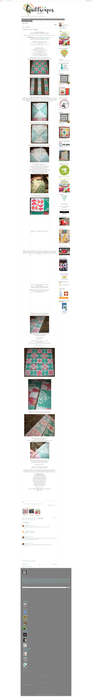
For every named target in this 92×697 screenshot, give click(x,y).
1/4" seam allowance (41, 165)
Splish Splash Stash (25, 620)
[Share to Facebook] (41, 518)
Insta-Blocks (42, 582)
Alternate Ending (32, 580)
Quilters (53, 582)
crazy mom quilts (25, 651)
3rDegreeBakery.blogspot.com (64, 279)
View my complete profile (62, 28)
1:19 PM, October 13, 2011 (30, 543)
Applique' (29, 580)
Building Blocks (45, 37)
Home (23, 19)
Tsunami (32, 583)
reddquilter (27, 531)
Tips (29, 578)
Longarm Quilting (66, 578)
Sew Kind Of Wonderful (26, 648)
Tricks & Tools (28, 579)
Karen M (26, 525)
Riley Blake (30, 519)
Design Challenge (45, 580)
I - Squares (46, 38)
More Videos (61, 255)
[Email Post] (37, 518)
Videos (32, 581)
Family (46, 578)
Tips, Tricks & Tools (40, 43)
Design (33, 579)
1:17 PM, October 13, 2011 (30, 536)
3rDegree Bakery (25, 632)
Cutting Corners (26, 519)
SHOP (27, 19)
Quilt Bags (30, 581)
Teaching (23, 579)
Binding (48, 579)
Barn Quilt (68, 580)
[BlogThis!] (40, 518)
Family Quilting (37, 579)
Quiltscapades (34, 582)
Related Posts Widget (54, 517)
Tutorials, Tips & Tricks (55, 19)
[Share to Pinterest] (42, 518)
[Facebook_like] (22, 497)
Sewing (42, 579)
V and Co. (24, 608)
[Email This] (39, 518)
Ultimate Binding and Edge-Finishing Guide (37, 19)
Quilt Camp (50, 582)
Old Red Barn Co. (25, 637)
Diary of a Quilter (25, 601)
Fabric (62, 578)
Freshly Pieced (25, 662)
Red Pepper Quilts (25, 643)
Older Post (54, 564)
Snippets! (62, 19)
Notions (23, 583)
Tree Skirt (55, 582)
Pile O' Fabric (25, 668)
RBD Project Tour (59, 579)
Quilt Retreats (65, 580)
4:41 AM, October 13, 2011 (31, 525)
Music (42, 580)
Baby (39, 582)
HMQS (64, 579)
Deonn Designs (39, 578)
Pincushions (68, 579)
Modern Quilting (46, 582)
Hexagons (52, 580)
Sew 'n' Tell (33, 578)
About (31, 21)
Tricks (30, 583)
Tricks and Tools (57, 578)
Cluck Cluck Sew (25, 650)
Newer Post (24, 564)
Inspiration (58, 580)
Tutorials (34, 519)
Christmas (36, 580)
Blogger (56, 694)
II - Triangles (47, 39)
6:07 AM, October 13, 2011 (32, 531)
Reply (25, 528)
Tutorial (58, 582)
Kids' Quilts (61, 580)
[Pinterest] (24, 497)
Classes (23, 581)
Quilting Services (25, 21)
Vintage (49, 580)
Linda (26, 536)
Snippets (45, 579)
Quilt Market (25, 582)
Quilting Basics (52, 579)
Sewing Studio (24, 580)
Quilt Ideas (55, 580)
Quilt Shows (39, 580)
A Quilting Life (25, 657)
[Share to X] (40, 518)
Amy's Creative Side (26, 630)
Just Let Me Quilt (25, 609)
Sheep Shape (28, 583)
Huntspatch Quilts (25, 615)
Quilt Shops (25, 583)
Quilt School (48, 19)
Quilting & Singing (29, 582)
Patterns (43, 578)
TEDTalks (24, 626)
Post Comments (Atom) (29, 566)
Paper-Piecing (26, 581)
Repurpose (37, 582)
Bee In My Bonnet (25, 602)
